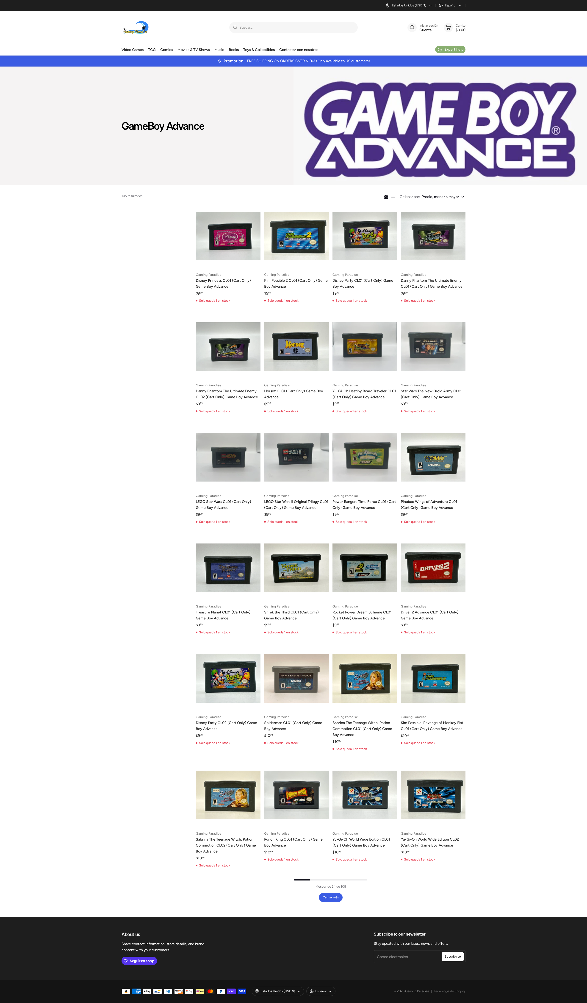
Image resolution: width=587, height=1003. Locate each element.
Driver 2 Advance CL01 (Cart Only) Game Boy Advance (429, 615)
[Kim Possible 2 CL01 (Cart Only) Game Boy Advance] (296, 236)
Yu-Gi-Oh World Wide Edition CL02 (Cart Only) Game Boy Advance (430, 842)
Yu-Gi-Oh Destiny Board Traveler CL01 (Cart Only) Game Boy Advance (364, 394)
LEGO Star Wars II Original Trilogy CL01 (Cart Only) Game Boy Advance (296, 504)
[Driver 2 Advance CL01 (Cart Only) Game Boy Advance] (433, 567)
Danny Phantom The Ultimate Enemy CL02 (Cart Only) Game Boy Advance (227, 394)
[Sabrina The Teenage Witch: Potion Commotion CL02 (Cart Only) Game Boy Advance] (228, 795)
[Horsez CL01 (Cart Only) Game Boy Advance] (296, 346)
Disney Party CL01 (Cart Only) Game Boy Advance (362, 283)
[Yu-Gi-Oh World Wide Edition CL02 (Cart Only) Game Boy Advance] (433, 795)
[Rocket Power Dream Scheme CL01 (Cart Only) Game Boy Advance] (364, 567)
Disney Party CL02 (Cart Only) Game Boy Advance (226, 726)
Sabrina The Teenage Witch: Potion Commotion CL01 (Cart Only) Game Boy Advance (362, 729)
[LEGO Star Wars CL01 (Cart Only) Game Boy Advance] (228, 457)
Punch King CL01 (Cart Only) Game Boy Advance (293, 842)
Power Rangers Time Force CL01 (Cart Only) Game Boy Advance (364, 504)
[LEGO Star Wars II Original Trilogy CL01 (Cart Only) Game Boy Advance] (296, 457)
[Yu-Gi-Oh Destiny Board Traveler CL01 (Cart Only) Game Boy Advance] (364, 346)
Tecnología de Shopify (449, 991)
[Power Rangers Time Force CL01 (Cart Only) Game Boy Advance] (364, 457)
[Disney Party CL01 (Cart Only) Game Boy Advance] (364, 236)
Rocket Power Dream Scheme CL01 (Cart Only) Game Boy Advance (362, 615)
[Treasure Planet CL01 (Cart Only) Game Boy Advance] (228, 567)
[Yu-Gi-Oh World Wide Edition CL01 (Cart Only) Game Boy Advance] (364, 795)
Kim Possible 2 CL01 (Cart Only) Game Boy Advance (296, 283)
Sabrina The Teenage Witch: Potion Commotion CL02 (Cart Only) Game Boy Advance (226, 845)
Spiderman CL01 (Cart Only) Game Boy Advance (293, 726)
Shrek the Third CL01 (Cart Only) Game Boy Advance (291, 615)
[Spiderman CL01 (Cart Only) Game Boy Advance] (296, 678)
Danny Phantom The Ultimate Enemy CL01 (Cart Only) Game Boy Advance (431, 283)
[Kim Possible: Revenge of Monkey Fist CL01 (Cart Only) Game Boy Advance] (433, 678)
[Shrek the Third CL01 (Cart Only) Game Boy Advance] (296, 567)
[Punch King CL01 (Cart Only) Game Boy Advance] (296, 795)
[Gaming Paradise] (135, 27)
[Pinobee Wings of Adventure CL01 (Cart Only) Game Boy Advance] (433, 457)
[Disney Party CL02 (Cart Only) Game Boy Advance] (228, 678)
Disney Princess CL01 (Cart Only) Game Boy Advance (223, 283)
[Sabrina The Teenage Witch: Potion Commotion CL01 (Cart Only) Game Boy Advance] (364, 678)
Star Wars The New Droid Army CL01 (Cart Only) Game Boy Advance (431, 394)
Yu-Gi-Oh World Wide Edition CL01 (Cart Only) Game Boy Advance (361, 842)
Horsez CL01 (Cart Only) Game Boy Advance (293, 394)
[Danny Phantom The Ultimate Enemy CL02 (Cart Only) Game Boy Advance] (228, 346)
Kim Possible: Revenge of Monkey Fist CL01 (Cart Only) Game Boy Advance (432, 726)
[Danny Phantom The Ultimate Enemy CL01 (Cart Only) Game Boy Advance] (433, 236)
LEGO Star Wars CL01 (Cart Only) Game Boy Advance (223, 504)
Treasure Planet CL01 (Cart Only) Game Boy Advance (223, 615)
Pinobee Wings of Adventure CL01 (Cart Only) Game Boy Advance (429, 504)
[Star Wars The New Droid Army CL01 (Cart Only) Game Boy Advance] (433, 346)
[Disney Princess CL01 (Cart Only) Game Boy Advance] (228, 236)
